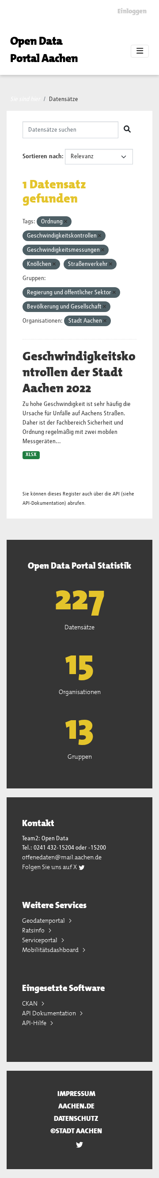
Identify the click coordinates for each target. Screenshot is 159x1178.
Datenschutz (76, 1118)
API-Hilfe (35, 1023)
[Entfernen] (65, 221)
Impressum (76, 1093)
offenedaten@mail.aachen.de (62, 857)
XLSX (31, 454)
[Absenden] (127, 129)
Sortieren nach (42, 156)
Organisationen (80, 692)
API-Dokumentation (43, 503)
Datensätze (63, 99)
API (116, 494)
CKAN (30, 1003)
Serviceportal (40, 940)
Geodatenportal (44, 920)
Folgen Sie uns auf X (50, 867)
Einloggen (132, 11)
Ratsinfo (34, 930)
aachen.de (76, 1106)
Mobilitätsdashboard (51, 950)
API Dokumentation (49, 1013)
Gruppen (80, 757)
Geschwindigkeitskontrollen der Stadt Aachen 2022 (79, 372)
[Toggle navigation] (140, 51)
